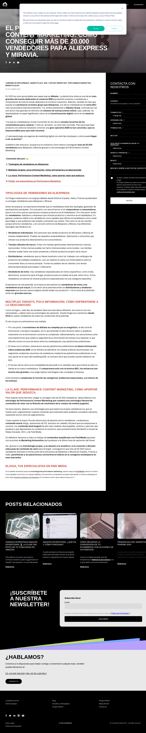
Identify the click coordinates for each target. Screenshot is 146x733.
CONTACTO (13, 681)
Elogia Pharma (104, 701)
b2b (46, 83)
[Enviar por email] (18, 62)
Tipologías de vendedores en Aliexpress (28, 164)
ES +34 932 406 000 (15, 673)
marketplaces (12, 85)
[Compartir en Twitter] (10, 62)
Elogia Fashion (57, 707)
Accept (95, 28)
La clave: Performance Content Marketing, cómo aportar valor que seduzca (46, 175)
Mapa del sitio (104, 704)
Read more (9, 567)
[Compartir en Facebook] (6, 62)
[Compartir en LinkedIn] (14, 62)
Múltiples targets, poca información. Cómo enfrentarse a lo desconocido (44, 170)
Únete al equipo (11, 704)
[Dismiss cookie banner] (122, 8)
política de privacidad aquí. (126, 192)
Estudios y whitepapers (61, 704)
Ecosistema (138, 4)
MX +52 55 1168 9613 (36, 673)
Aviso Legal (9, 723)
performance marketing (79, 83)
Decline (114, 28)
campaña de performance (17, 83)
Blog (54, 701)
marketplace (36, 83)
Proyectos (103, 707)
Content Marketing (57, 83)
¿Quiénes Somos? (12, 701)
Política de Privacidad (119, 613)
